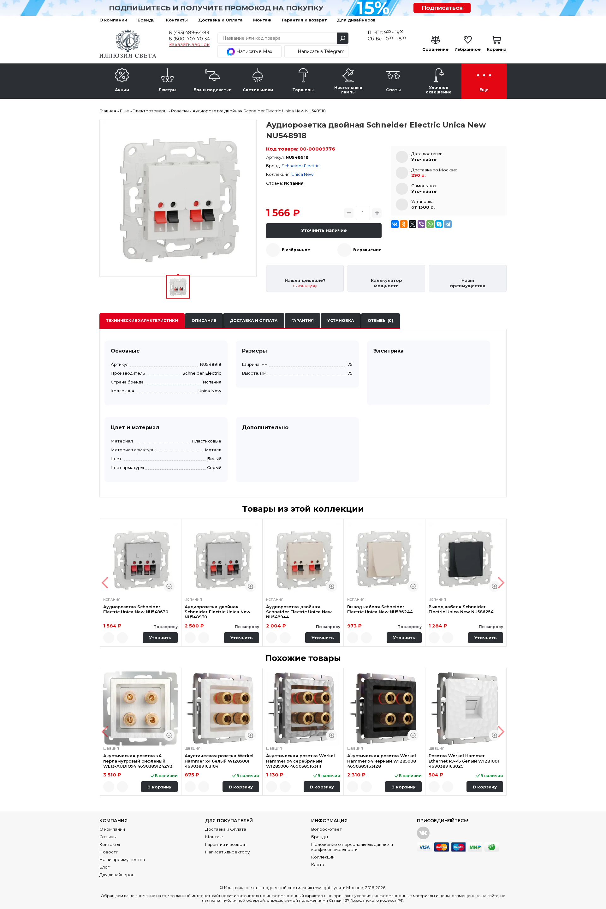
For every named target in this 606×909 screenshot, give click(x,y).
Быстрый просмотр (169, 586)
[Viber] (421, 224)
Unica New (302, 174)
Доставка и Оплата (220, 19)
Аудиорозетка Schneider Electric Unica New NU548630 (135, 609)
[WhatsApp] (430, 224)
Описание (204, 320)
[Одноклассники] (403, 224)
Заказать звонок (189, 44)
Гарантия (302, 320)
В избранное (296, 249)
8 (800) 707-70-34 (189, 39)
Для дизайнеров (356, 19)
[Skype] (439, 224)
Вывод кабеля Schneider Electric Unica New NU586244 (380, 609)
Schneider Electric (300, 165)
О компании (113, 19)
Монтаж (262, 19)
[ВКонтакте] (395, 224)
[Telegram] (448, 224)
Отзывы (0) (380, 320)
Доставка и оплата (254, 320)
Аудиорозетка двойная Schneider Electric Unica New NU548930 (217, 612)
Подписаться (442, 7)
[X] (412, 224)
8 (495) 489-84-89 (189, 32)
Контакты (177, 19)
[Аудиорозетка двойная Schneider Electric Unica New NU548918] (178, 198)
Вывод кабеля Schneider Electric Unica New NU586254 (461, 609)
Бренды (147, 19)
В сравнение (367, 249)
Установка (340, 320)
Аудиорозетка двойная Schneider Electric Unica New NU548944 (299, 612)
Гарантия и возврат (304, 19)
